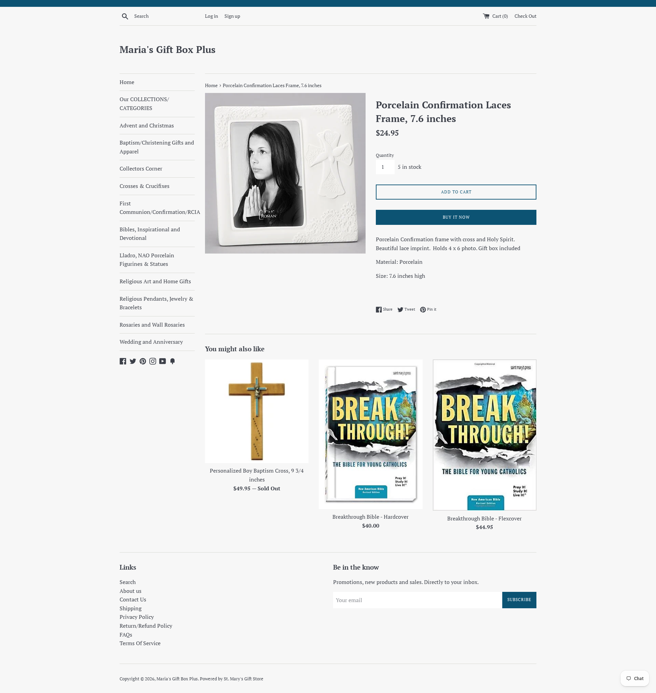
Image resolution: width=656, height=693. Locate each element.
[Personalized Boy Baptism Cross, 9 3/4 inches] (257, 411)
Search (128, 582)
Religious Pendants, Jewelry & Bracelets (156, 303)
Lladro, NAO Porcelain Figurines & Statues (147, 260)
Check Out (525, 16)
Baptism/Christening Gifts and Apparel (157, 147)
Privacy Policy (137, 617)
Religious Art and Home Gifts (155, 281)
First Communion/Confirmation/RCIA (157, 208)
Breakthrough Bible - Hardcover (370, 516)
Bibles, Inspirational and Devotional (150, 234)
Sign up (232, 16)
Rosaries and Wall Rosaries (152, 324)
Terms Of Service (140, 643)
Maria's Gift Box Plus (168, 49)
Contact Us (133, 599)
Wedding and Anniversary (151, 341)
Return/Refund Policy (146, 625)
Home (127, 82)
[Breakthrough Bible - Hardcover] (370, 434)
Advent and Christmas (147, 125)
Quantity (385, 155)
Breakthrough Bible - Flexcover (484, 518)
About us (130, 591)
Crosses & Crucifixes (144, 186)
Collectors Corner (141, 168)
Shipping (130, 608)
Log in (211, 16)
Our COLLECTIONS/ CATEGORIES (144, 103)
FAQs (126, 634)
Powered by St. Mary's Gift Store (231, 679)
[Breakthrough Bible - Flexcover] (484, 435)
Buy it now (456, 217)
